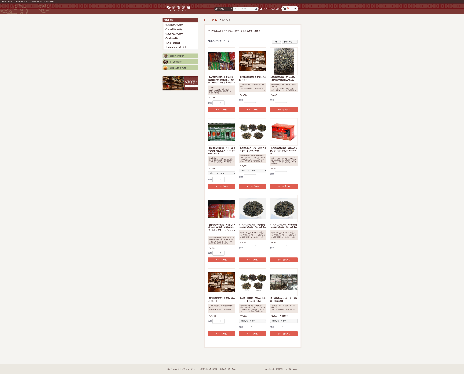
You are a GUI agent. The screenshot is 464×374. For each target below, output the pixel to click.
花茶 (243, 31)
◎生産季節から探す (174, 34)
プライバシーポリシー (189, 369)
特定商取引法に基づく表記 (208, 369)
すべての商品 (214, 31)
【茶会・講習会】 (173, 43)
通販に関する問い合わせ (228, 369)
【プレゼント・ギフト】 (176, 47)
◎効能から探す (172, 38)
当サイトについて (173, 369)
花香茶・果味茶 (253, 31)
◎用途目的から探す (174, 25)
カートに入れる (222, 110)
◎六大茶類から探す (174, 29)
